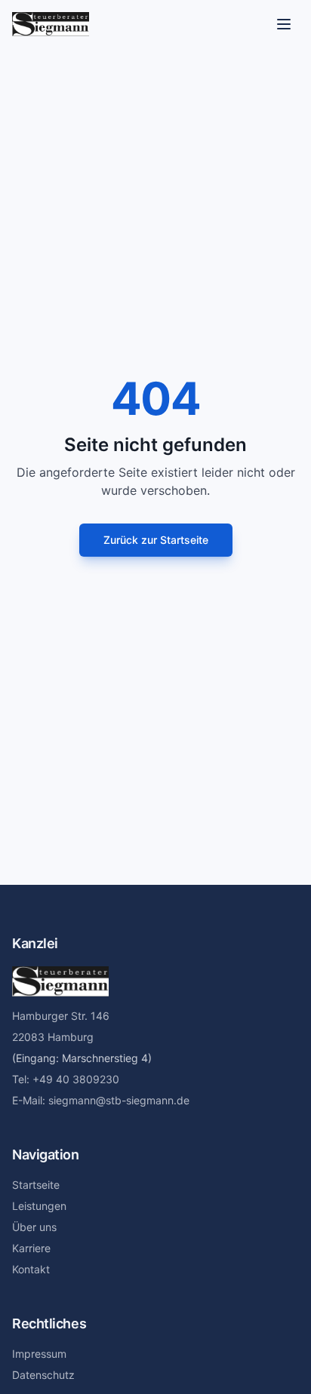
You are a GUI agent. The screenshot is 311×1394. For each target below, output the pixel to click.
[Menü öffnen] (284, 24)
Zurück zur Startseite (155, 539)
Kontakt (31, 1269)
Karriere (31, 1248)
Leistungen (39, 1205)
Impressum (39, 1353)
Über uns (34, 1227)
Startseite (36, 1184)
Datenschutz (43, 1374)
